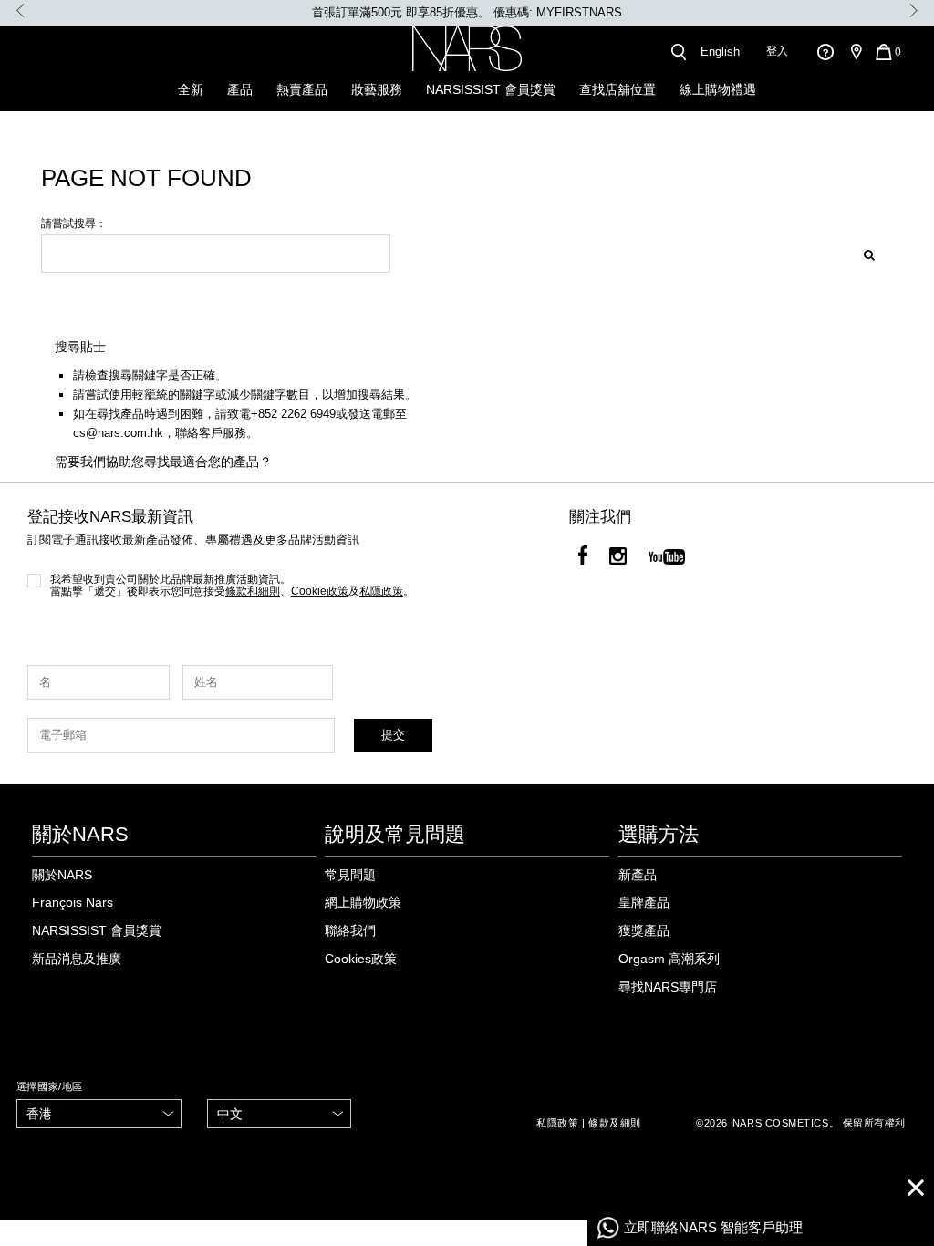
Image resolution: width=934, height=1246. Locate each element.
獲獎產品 (643, 930)
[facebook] (582, 558)
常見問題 (350, 874)
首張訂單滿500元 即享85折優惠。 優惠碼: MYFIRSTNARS (467, 12)
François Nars (72, 902)
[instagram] (618, 558)
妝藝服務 (376, 89)
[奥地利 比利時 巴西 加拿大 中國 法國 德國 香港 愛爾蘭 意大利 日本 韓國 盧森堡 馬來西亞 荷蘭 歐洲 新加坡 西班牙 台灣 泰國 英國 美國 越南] (99, 1114)
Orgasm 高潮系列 (669, 958)
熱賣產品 (301, 89)
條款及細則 (614, 1122)
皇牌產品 (643, 902)
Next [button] (913, 10)
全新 (190, 89)
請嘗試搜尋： (74, 224)
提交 (393, 735)
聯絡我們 (350, 930)
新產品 (637, 874)
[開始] (863, 253)
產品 (240, 89)
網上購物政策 (363, 902)
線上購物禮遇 (718, 89)
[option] (467, 12)
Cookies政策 (361, 958)
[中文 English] (279, 1114)
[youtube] (667, 558)
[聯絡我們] (825, 51)
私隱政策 (557, 1122)
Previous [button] (20, 10)
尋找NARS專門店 (667, 987)
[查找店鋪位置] (855, 52)
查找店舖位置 (617, 89)
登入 (777, 51)
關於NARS (62, 874)
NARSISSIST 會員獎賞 (490, 89)
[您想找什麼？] (677, 52)
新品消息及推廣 (76, 958)
